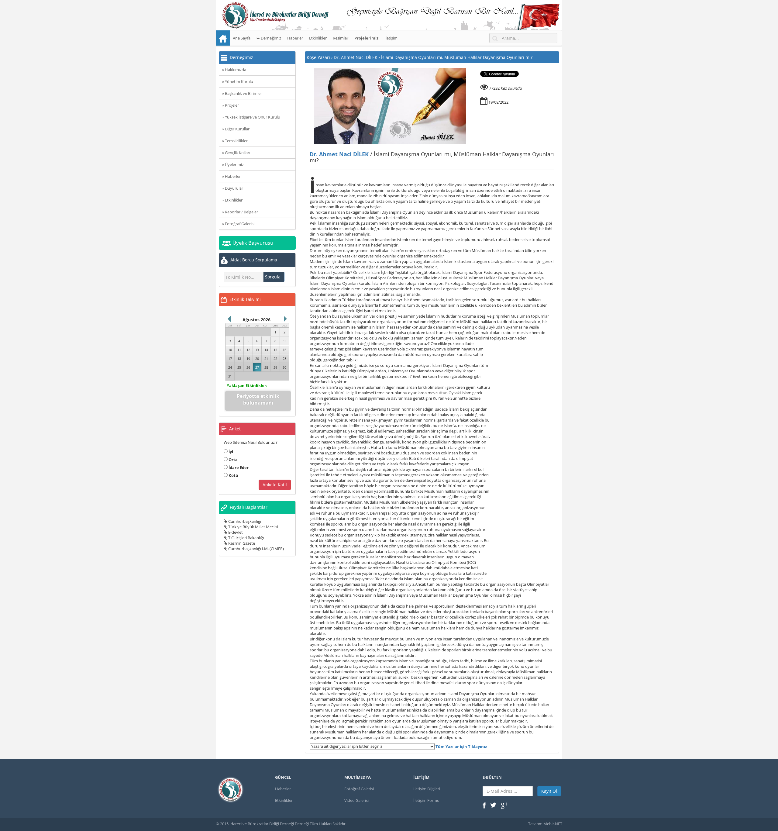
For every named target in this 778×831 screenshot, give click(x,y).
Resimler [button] (340, 38)
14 (266, 349)
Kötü (233, 475)
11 (239, 349)
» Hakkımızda (234, 69)
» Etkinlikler (232, 200)
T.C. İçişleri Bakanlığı (245, 537)
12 (248, 349)
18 (239, 358)
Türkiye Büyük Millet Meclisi (252, 526)
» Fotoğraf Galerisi (238, 223)
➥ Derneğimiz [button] (268, 38)
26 (248, 367)
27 (257, 367)
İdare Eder (238, 467)
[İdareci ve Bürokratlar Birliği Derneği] (389, 15)
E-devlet (235, 532)
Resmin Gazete (241, 543)
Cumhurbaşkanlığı (244, 521)
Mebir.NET (552, 823)
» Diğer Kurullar (236, 129)
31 (230, 376)
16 (284, 349)
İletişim (391, 38)
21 (266, 358)
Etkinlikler (318, 38)
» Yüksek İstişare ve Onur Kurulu (251, 117)
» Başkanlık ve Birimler (242, 93)
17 (230, 358)
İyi (230, 451)
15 (275, 349)
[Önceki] (229, 318)
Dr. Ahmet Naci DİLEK (339, 154)
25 (239, 367)
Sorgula (273, 277)
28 (266, 367)
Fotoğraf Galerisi (359, 788)
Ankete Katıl (275, 485)
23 (284, 358)
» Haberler (231, 176)
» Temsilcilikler (235, 140)
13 (257, 349)
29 (275, 367)
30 (284, 367)
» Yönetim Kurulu (237, 81)
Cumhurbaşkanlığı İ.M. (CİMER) (255, 548)
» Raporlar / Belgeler (240, 212)
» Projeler (230, 105)
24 (230, 367)
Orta (233, 459)
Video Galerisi (356, 800)
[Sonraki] (285, 318)
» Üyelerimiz (233, 164)
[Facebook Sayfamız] (484, 805)
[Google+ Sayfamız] (504, 805)
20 (257, 358)
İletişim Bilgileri (426, 788)
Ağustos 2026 (256, 319)
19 (248, 358)
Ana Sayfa (241, 38)
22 (275, 358)
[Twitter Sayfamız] (493, 804)
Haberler (295, 38)
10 (230, 349)
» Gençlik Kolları (236, 152)
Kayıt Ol (549, 791)
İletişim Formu (426, 800)
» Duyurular (232, 188)
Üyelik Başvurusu (252, 242)
